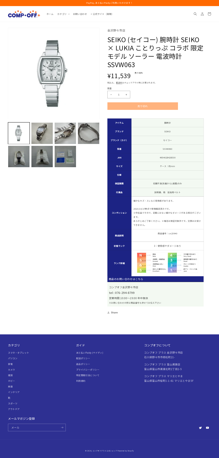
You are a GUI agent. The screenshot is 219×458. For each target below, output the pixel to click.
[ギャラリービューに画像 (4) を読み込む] (88, 133)
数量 (109, 88)
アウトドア (14, 409)
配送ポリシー (83, 358)
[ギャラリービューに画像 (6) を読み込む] (42, 156)
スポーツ (12, 403)
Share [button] (114, 312)
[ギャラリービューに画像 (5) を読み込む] (19, 156)
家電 (10, 364)
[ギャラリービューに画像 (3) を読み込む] (65, 133)
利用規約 (80, 380)
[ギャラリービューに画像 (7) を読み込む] (65, 156)
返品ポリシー (83, 364)
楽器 (10, 386)
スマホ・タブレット (18, 352)
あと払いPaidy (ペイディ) (89, 352)
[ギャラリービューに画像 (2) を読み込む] (42, 133)
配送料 (119, 82)
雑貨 (10, 375)
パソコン (12, 358)
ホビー (11, 380)
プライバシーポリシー (88, 369)
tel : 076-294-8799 (122, 292)
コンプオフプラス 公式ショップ (105, 451)
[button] (63, 14)
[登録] (62, 427)
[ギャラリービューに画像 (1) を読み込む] (19, 133)
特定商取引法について (88, 375)
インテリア (14, 392)
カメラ (11, 369)
